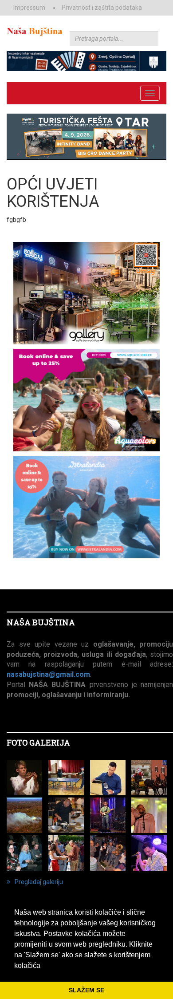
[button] (43, 966)
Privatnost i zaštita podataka (102, 7)
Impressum (29, 7)
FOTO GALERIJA (38, 742)
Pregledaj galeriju (39, 881)
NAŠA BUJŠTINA (41, 622)
